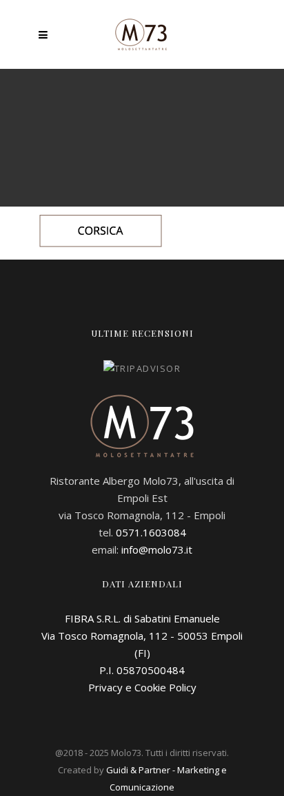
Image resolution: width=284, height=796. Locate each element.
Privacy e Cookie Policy (142, 687)
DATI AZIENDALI (142, 583)
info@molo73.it (156, 549)
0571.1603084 (151, 532)
